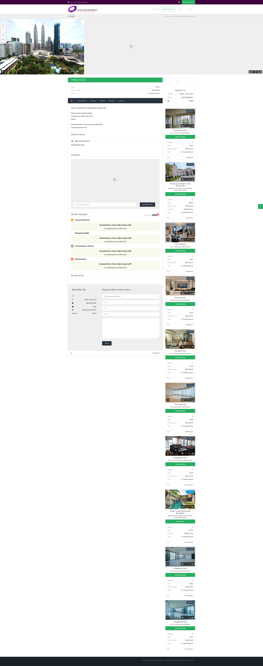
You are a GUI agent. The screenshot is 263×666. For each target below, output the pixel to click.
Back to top (191, 660)
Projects (180, 9)
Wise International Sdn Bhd (178, 660)
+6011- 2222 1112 (90, 299)
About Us (156, 9)
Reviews (112, 101)
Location (93, 101)
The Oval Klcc (180, 244)
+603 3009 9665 (91, 303)
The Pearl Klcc (180, 351)
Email (94, 306)
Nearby (102, 101)
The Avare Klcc (180, 404)
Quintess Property (157, 660)
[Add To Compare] (257, 72)
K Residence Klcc (180, 458)
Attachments (82, 101)
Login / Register (189, 2)
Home (167, 16)
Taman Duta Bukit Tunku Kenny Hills (180, 185)
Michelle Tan (79, 289)
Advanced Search (168, 9)
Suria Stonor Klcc (180, 130)
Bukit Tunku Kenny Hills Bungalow (180, 512)
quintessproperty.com (89, 310)
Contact (190, 9)
